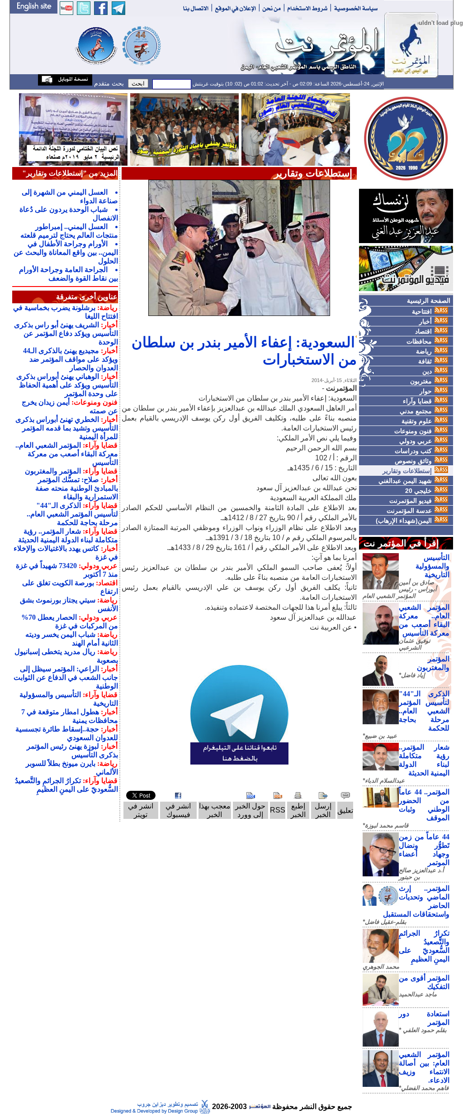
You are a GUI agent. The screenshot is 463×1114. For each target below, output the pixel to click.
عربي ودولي (415, 441)
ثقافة (425, 361)
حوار (426, 391)
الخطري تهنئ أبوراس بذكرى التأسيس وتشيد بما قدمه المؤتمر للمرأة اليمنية (66, 428)
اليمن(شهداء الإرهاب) (404, 520)
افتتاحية (422, 311)
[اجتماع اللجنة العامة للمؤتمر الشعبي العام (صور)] (295, 129)
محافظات (419, 341)
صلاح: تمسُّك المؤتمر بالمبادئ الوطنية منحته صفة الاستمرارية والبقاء (76, 488)
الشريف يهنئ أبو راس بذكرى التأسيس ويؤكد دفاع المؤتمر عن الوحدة (66, 333)
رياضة (424, 351)
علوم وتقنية (417, 421)
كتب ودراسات (413, 450)
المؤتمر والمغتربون (53, 471)
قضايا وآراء (417, 401)
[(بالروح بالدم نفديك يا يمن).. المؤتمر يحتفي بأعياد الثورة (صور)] (184, 129)
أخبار (425, 321)
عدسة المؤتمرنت (409, 510)
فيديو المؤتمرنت (410, 500)
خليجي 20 (418, 490)
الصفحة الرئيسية (428, 300)
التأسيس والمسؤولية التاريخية (432, 566)
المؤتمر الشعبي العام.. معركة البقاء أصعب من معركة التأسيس (66, 453)
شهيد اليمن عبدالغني (405, 480)
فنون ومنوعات (413, 431)
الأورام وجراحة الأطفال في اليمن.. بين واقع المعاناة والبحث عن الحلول (66, 252)
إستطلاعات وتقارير (407, 470)
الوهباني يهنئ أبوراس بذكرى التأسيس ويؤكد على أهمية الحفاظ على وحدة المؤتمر (67, 385)
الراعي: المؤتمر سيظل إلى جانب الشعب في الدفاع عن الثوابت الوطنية (66, 677)
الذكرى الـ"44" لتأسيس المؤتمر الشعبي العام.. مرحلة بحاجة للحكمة (424, 711)
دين (427, 371)
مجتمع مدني (416, 411)
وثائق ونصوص (413, 460)
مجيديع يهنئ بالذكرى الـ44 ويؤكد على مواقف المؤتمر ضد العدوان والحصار (70, 359)
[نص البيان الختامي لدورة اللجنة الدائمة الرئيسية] (73, 129)
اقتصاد (423, 331)
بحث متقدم (108, 83)
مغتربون (421, 381)
